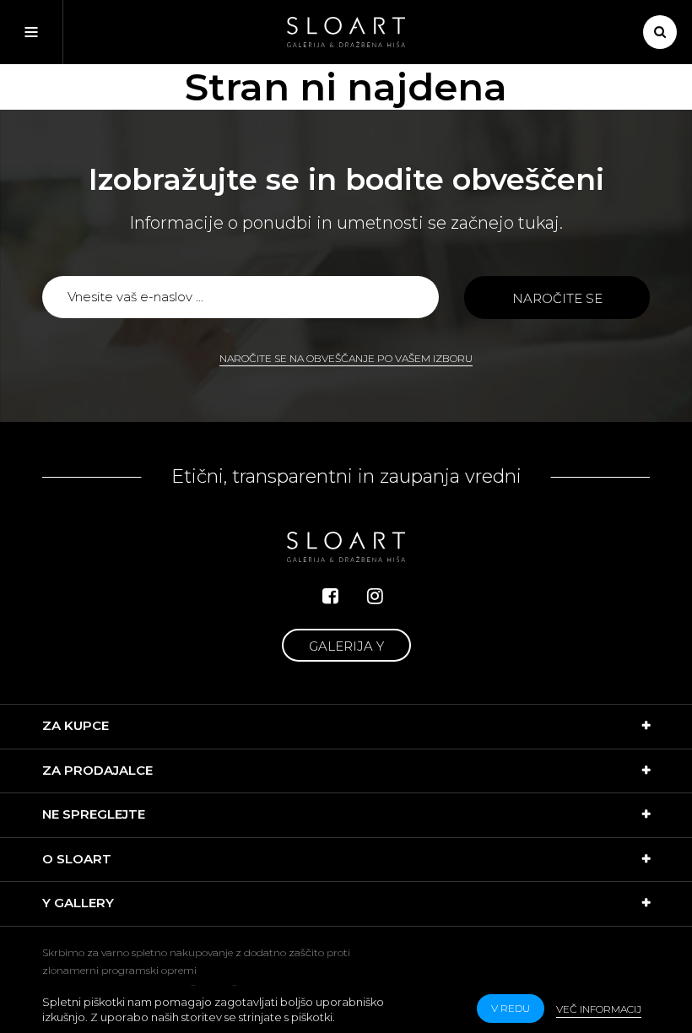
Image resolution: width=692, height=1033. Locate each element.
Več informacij (598, 1009)
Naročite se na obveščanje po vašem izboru (346, 358)
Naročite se (557, 298)
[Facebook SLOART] (330, 596)
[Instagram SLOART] (375, 596)
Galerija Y (346, 646)
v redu (510, 1008)
